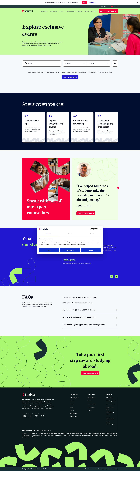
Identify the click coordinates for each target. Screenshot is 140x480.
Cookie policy (114, 469)
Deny (49, 250)
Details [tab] (70, 234)
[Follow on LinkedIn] (24, 415)
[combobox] (75, 63)
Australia (72, 401)
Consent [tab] (48, 234)
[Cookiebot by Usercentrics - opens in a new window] (91, 229)
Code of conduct (110, 404)
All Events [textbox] (68, 63)
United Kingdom (74, 398)
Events (87, 11)
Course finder (53, 11)
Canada (72, 404)
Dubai (71, 407)
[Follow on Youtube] (36, 415)
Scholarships (91, 407)
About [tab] (92, 234)
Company (93, 11)
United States (73, 416)
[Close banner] (100, 229)
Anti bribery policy (110, 401)
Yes (84, 2)
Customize (69, 250)
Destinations (43, 11)
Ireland (72, 410)
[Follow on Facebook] (30, 415)
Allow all (91, 250)
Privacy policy (102, 469)
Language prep (71, 11)
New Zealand (73, 413)
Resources (79, 11)
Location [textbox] (91, 63)
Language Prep (92, 404)
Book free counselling (107, 11)
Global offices (109, 398)
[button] (118, 188)
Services (61, 11)
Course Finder (91, 398)
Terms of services (90, 469)
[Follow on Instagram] (42, 415)
